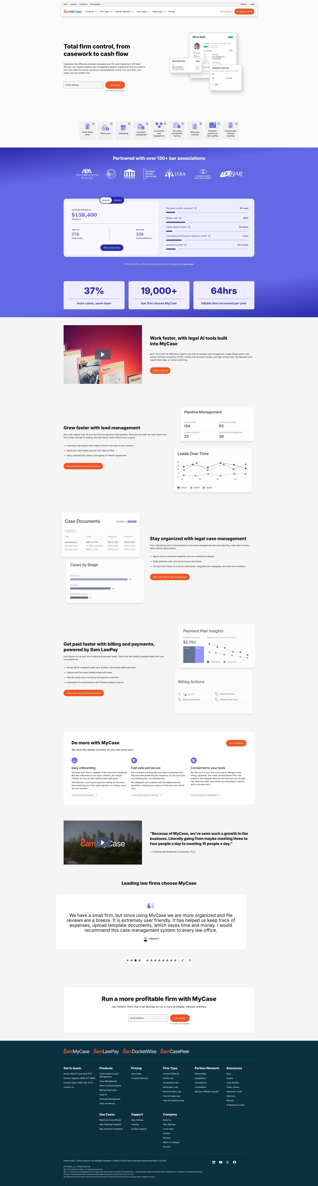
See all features (236, 743)
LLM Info (162, 1161)
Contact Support (139, 1129)
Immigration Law (171, 1082)
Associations (201, 1082)
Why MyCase (169, 1124)
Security (167, 1146)
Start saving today (111, 247)
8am (65, 4)
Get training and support (83, 795)
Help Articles (137, 1120)
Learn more (188, 264)
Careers (166, 1133)
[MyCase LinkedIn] (214, 1162)
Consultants (200, 1087)
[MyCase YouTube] (221, 1162)
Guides (230, 1078)
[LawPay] (106, 1051)
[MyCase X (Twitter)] (228, 1162)
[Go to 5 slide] (151, 960)
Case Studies (233, 1082)
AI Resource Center (236, 1105)
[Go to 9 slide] (167, 960)
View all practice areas (173, 1100)
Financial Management (109, 1099)
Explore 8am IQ (160, 370)
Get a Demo (225, 11)
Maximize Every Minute (110, 1120)
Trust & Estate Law (171, 1096)
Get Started (115, 85)
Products (89, 11)
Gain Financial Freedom (110, 1124)
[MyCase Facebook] (235, 1162)
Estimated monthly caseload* (179, 208)
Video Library (233, 1087)
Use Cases (142, 11)
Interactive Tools (234, 1091)
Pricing (171, 11)
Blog (229, 1073)
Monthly (118, 200)
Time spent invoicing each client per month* (186, 236)
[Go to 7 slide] (159, 960)
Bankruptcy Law (170, 1087)
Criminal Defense (171, 1073)
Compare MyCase (139, 1078)
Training (135, 1124)
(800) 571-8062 (87, 1078)
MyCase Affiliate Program (207, 1091)
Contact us (69, 1087)
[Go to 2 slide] (136, 960)
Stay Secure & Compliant (111, 1129)
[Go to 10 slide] (171, 960)
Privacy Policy (69, 1161)
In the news (168, 1129)
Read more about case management (170, 577)
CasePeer (83, 4)
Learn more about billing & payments (84, 693)
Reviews (167, 1138)
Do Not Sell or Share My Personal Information (139, 1161)
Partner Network (123, 11)
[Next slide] (190, 960)
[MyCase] (77, 1051)
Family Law (168, 1078)
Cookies (116, 1161)
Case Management (108, 1081)
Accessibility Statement (101, 1161)
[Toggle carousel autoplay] (128, 960)
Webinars (231, 1096)
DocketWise (95, 4)
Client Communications (110, 1085)
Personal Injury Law (172, 1091)
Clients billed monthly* (176, 227)
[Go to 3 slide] (139, 960)
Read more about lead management (83, 466)
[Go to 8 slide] (163, 960)
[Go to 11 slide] (175, 960)
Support (243, 4)
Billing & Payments (108, 1090)
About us (167, 1120)
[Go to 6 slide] (155, 960)
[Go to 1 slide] (132, 960)
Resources (158, 11)
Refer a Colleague (171, 1142)
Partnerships (200, 1073)
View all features (107, 1103)
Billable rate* (172, 218)
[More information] (93, 123)
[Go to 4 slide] (143, 960)
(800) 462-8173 (85, 1082)
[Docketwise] (140, 1051)
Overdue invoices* (174, 245)
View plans (136, 1073)
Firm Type (105, 11)
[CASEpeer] (175, 1051)
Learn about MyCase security (145, 795)
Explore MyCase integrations (204, 795)
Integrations (200, 1078)
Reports (230, 1100)
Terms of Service (83, 1161)
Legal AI (103, 1094)
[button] (103, 354)
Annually (106, 200)
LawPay (73, 4)
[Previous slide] (183, 960)
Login (252, 4)
